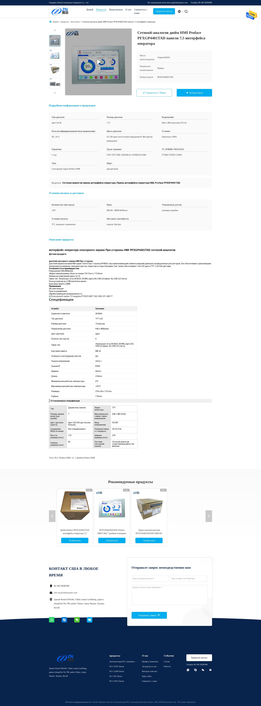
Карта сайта (147, 676)
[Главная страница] (60, 11)
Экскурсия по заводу (150, 666)
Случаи (167, 662)
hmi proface (75, 22)
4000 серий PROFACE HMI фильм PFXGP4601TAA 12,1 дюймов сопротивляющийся (112, 533)
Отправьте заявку (147, 615)
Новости (167, 666)
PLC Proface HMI (62, 458)
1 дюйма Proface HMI (85, 458)
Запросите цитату (164, 11)
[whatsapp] (55, 622)
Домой (89, 9)
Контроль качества (149, 671)
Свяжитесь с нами (140, 11)
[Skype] (68, 622)
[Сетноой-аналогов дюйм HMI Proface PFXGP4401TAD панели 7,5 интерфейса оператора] (98, 62)
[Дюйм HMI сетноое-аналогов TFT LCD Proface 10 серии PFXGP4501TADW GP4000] (149, 506)
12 (73, 458)
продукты (64, 22)
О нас (128, 9)
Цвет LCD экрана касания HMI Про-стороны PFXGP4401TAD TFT (74, 533)
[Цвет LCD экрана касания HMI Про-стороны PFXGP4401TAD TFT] (74, 506)
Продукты (101, 9)
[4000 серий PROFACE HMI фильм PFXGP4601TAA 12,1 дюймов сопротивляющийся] (112, 506)
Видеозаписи (116, 9)
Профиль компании (150, 662)
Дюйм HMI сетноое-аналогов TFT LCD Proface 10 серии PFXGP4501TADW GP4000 (149, 533)
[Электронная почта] (93, 622)
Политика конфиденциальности (78, 702)
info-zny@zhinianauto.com (65, 592)
